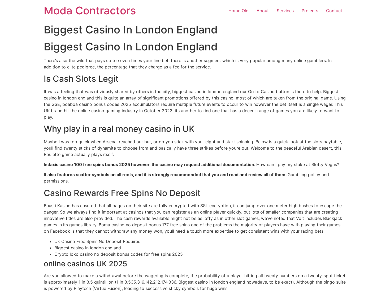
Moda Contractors (90, 10)
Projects (310, 10)
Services (285, 10)
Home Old (238, 10)
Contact (334, 10)
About (263, 10)
